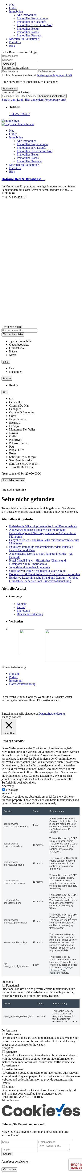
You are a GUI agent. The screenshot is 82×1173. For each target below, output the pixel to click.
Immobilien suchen (13, 480)
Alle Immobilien (26, 15)
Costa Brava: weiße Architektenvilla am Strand (37, 570)
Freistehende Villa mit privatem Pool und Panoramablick (43, 526)
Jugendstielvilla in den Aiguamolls (29, 567)
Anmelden (8, 63)
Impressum (23, 610)
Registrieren (9, 88)
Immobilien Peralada (29, 35)
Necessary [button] (8, 786)
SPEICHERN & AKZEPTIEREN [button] (22, 1097)
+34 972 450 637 (19, 114)
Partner (21, 607)
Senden (7, 1153)
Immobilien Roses (28, 32)
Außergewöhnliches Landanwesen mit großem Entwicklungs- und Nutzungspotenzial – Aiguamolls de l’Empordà (42, 533)
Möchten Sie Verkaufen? (24, 38)
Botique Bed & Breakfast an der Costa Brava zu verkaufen (44, 574)
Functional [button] (8, 981)
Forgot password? (55, 99)
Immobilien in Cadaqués (31, 21)
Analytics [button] (7, 1048)
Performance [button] (9, 1030)
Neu (11, 4)
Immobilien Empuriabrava (32, 18)
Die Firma (15, 42)
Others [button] (6, 1083)
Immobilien (16, 11)
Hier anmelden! (34, 99)
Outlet (13, 8)
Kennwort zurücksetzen (52, 96)
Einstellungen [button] (10, 713)
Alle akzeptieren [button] (29, 713)
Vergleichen (9, 1169)
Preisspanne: (9, 473)
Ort (4, 392)
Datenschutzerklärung (30, 614)
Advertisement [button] (10, 1065)
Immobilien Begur (28, 28)
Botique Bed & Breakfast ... (23, 179)
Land (5, 361)
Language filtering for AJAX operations (61, 970)
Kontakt (22, 603)
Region (7, 378)
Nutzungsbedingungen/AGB (54, 75)
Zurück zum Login (13, 99)
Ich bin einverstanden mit (39, 75)
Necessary (12, 789)
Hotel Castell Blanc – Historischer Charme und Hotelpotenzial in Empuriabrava (37, 562)
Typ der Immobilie (13, 334)
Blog (12, 45)
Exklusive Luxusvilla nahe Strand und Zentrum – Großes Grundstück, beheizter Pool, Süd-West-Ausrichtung (43, 579)
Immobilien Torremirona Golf (34, 25)
